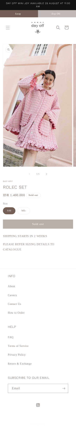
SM (11, 211)
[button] (8, 27)
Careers (12, 295)
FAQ (10, 337)
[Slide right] (46, 174)
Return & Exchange (20, 363)
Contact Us (14, 304)
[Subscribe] (63, 388)
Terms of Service (18, 346)
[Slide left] (29, 174)
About (11, 286)
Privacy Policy (17, 354)
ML (25, 211)
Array (43, 424)
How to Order (16, 312)
